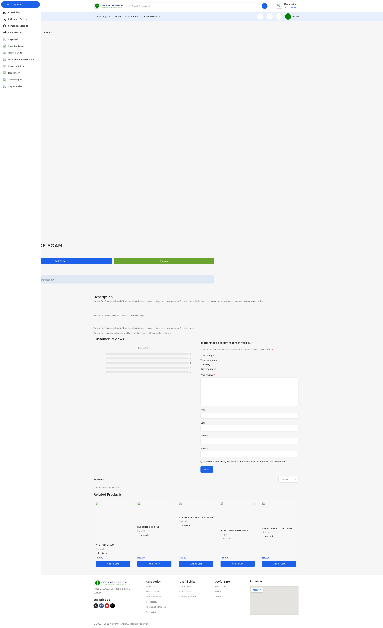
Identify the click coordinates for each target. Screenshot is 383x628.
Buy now (164, 261)
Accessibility (152, 612)
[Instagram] (96, 605)
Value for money (209, 360)
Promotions (185, 586)
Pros (202, 409)
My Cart (218, 591)
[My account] (260, 16)
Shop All (100, 549)
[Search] (265, 6)
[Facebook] (101, 605)
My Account (220, 586)
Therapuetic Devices (156, 606)
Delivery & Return (187, 596)
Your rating (207, 355)
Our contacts (185, 591)
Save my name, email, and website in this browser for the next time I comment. (244, 461)
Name (204, 435)
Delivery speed (208, 369)
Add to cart (60, 261)
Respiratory (151, 601)
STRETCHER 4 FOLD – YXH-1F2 (196, 517)
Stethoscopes (152, 591)
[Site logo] (108, 5)
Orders (218, 596)
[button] (113, 564)
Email (204, 448)
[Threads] (112, 605)
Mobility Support (154, 596)
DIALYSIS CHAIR (105, 545)
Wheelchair (151, 586)
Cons (203, 422)
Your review (207, 374)
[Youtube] (107, 605)
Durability (205, 364)
